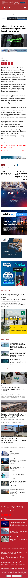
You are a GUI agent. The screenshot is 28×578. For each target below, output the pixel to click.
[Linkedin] (5, 515)
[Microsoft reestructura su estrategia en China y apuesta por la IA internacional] (5, 460)
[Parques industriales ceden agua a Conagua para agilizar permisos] (14, 406)
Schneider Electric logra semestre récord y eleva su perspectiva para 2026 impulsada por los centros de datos (18, 346)
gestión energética (6, 167)
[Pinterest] (9, 63)
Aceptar (8, 575)
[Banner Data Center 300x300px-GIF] (11, 257)
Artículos (3, 383)
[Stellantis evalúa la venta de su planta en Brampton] (5, 453)
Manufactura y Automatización (14, 12)
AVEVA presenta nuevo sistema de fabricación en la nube (7, 173)
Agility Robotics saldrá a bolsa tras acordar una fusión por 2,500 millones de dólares (18, 467)
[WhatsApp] (12, 63)
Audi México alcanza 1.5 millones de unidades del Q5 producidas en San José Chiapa (18, 531)
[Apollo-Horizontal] (14, 53)
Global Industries (9, 58)
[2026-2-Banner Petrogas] (14, 286)
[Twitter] (5, 63)
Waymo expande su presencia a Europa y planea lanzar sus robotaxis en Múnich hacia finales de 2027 (13, 305)
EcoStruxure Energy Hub (11, 165)
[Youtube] (10, 515)
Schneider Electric (17, 167)
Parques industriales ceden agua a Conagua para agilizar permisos (13, 415)
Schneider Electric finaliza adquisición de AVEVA (13, 150)
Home (2, 12)
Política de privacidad (16, 575)
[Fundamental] (14, 160)
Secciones (6, 12)
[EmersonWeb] (14, 21)
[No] (26, 573)
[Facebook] (2, 63)
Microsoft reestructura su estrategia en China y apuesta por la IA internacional (18, 460)
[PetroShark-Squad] (14, 234)
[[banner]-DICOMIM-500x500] (14, 206)
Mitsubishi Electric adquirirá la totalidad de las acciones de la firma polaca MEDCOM (13, 440)
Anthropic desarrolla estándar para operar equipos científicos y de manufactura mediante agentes (14, 296)
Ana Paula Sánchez (5, 444)
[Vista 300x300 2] (14, 335)
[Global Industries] (2, 58)
